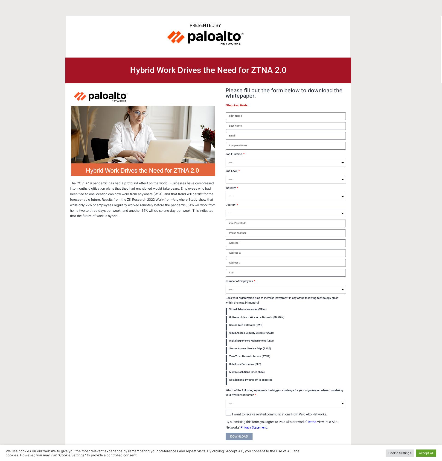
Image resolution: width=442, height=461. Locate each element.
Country (231, 204)
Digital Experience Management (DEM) (251, 340)
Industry (231, 188)
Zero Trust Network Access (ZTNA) (249, 356)
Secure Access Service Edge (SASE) (250, 348)
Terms (311, 422)
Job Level (232, 171)
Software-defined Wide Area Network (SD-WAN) (256, 317)
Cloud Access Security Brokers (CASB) (251, 332)
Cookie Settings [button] (399, 453)
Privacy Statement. (254, 427)
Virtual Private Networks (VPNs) (248, 309)
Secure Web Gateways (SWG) (246, 325)
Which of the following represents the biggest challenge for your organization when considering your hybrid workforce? (284, 393)
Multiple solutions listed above (247, 372)
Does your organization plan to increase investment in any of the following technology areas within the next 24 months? (282, 300)
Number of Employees (239, 281)
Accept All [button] (426, 453)
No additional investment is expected (250, 379)
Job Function (234, 154)
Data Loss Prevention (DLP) (245, 364)
